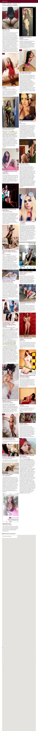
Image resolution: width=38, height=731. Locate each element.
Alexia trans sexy (7, 523)
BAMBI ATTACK (4, 1)
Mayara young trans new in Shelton (9, 87)
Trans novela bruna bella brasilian (26, 339)
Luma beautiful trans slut (9, 438)
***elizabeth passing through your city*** (10, 172)
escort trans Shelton (8, 474)
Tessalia (22, 405)
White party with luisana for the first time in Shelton (27, 376)
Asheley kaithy (23, 423)
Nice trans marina (24, 163)
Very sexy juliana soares (26, 72)
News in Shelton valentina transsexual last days (9, 281)
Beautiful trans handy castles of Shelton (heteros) (10, 401)
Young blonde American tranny (27, 302)
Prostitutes (4, 3)
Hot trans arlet (6, 29)
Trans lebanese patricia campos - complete (27, 222)
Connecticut (15, 3)
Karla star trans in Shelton (9, 457)
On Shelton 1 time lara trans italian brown (9, 210)
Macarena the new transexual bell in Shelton (27, 456)
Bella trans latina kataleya (9, 128)
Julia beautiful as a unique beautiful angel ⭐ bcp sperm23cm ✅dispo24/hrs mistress (9, 324)
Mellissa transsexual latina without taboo (26, 272)
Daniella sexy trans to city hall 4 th (27, 122)
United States (9, 3)
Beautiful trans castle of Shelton (25, 37)
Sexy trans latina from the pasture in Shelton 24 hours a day (10, 252)
